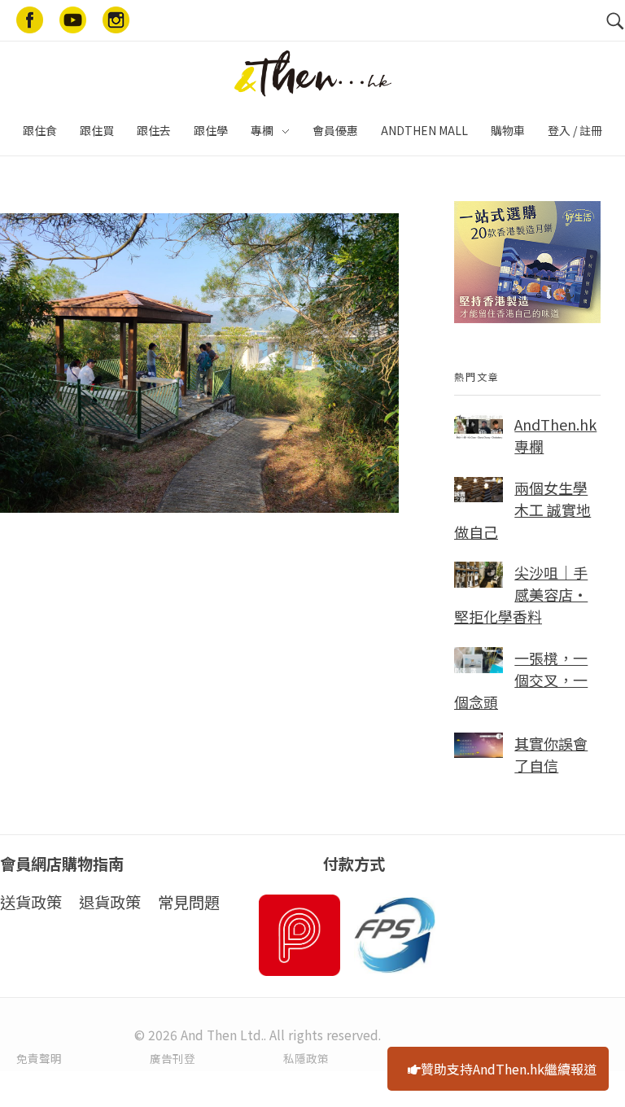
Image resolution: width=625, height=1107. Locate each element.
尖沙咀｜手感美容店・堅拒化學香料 (521, 594)
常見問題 (189, 901)
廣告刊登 (172, 1058)
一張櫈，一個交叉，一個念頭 (521, 679)
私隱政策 (306, 1058)
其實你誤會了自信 (551, 754)
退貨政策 (110, 901)
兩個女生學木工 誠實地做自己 (522, 509)
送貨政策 (31, 901)
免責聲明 (39, 1058)
